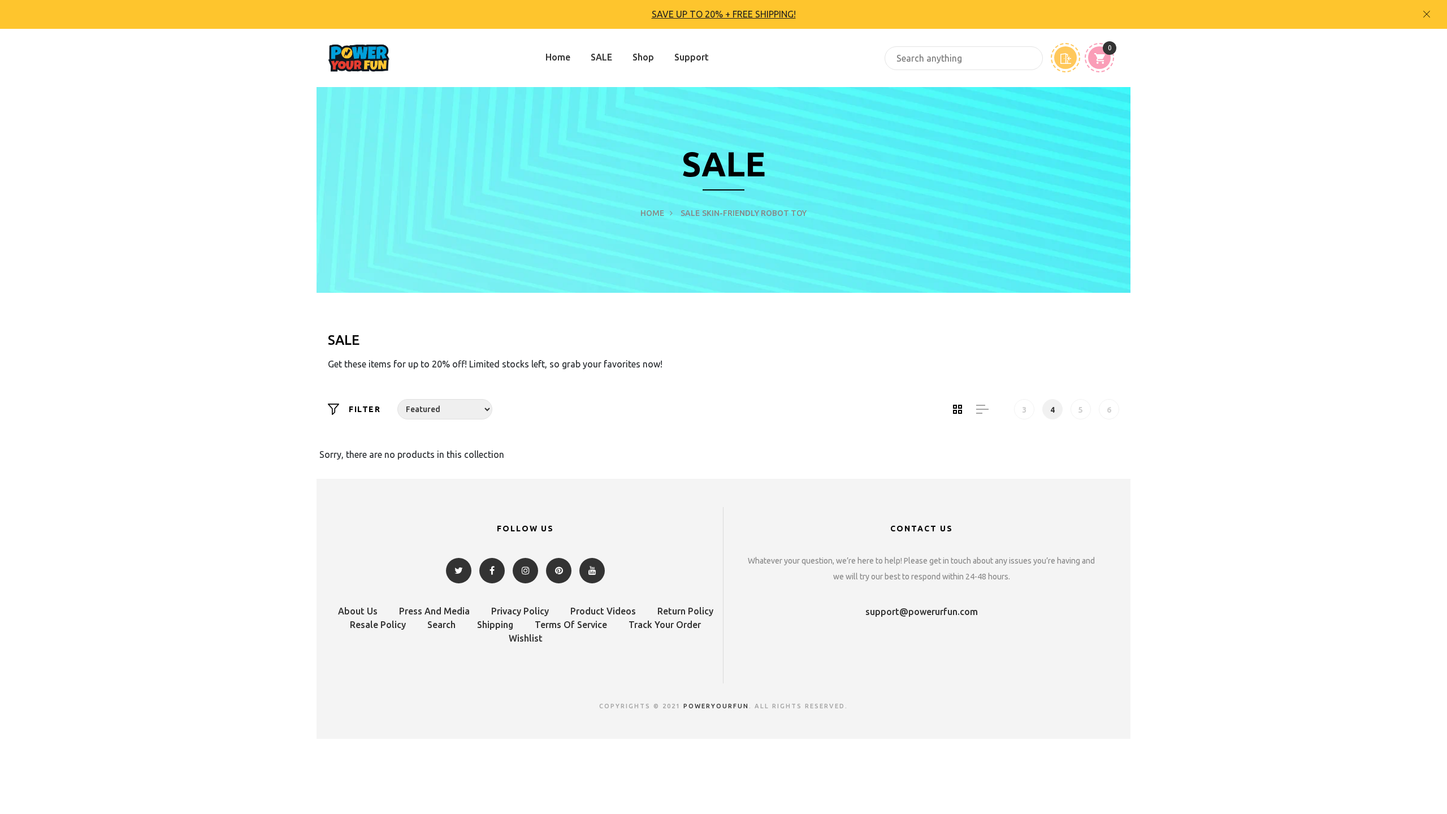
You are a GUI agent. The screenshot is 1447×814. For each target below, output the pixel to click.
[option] (723, 14)
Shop (643, 57)
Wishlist (526, 638)
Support (691, 57)
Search (441, 625)
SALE (601, 57)
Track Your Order (665, 625)
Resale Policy (378, 625)
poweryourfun (716, 706)
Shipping (495, 625)
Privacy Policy (520, 611)
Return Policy (685, 611)
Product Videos (603, 611)
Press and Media (434, 611)
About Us (358, 611)
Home (557, 57)
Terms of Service (571, 625)
